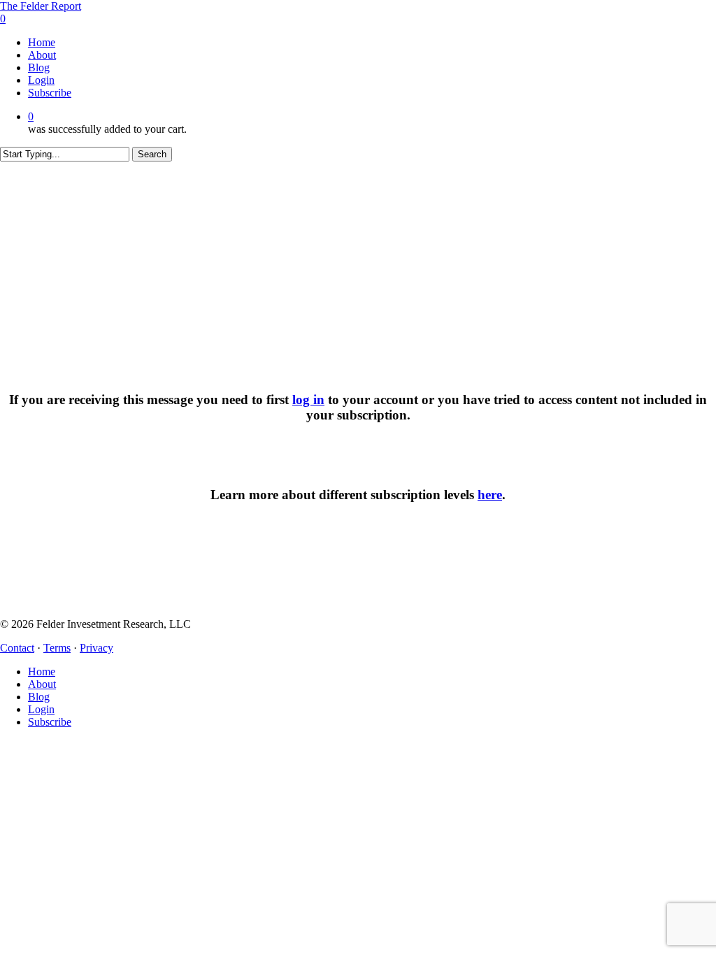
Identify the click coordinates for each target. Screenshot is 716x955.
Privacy (96, 648)
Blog (39, 697)
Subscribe (49, 722)
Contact (17, 648)
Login (41, 709)
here (490, 494)
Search (152, 154)
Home (41, 671)
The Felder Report (40, 6)
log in (308, 399)
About (42, 684)
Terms (57, 648)
